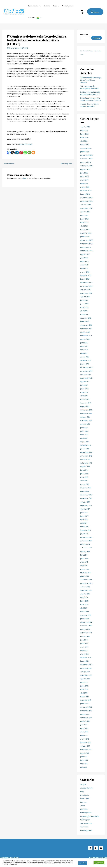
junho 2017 (84, 516)
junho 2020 (84, 389)
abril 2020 (84, 396)
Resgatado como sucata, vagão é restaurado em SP (90, 99)
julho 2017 (84, 512)
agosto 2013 (85, 679)
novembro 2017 (86, 498)
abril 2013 (83, 693)
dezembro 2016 (86, 537)
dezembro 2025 (86, 155)
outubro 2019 (85, 417)
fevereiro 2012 (85, 742)
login (25, 178)
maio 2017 (84, 519)
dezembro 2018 (86, 452)
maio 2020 (84, 392)
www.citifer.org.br (25, 144)
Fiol (81, 51)
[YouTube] (101, 848)
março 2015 (84, 611)
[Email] (29, 152)
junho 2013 (84, 686)
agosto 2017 (85, 509)
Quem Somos (33, 6)
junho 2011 (84, 760)
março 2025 (85, 187)
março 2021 (84, 357)
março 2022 (84, 314)
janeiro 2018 (84, 491)
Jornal (82, 806)
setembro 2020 (86, 378)
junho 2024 (84, 219)
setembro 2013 (86, 675)
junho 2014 (84, 643)
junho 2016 (84, 558)
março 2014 (84, 654)
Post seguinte (67, 163)
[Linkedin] (17, 152)
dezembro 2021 (86, 325)
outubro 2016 (85, 544)
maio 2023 (84, 265)
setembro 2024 (86, 208)
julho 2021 (83, 343)
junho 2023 (84, 261)
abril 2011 (83, 767)
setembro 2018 (86, 463)
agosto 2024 (85, 212)
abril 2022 (83, 311)
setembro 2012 (86, 718)
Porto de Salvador (88, 51)
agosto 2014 (85, 636)
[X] (13, 152)
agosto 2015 (85, 594)
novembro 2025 (86, 159)
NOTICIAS (24, 48)
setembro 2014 (86, 633)
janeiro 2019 (84, 449)
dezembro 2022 (86, 282)
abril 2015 (83, 608)
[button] (95, 11)
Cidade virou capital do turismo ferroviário (89, 105)
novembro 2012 (86, 711)
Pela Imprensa (85, 813)
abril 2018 (83, 481)
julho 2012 (83, 725)
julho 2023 (84, 258)
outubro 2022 (85, 290)
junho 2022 (84, 304)
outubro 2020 (85, 374)
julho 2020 (84, 385)
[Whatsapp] (25, 152)
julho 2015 (84, 597)
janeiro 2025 (85, 194)
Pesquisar (84, 34)
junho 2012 (84, 728)
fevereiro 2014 (85, 658)
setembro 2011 (85, 749)
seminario (84, 827)
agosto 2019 (85, 424)
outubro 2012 (85, 714)
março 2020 (84, 399)
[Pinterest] (21, 152)
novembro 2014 (86, 626)
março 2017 (84, 527)
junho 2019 (84, 431)
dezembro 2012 (86, 707)
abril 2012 (83, 735)
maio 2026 (84, 137)
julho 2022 (84, 300)
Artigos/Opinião (86, 788)
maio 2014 (84, 647)
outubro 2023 (85, 247)
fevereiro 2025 (85, 191)
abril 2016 (83, 565)
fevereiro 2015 (85, 615)
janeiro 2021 (84, 364)
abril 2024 (84, 226)
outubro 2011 (85, 746)
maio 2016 (84, 562)
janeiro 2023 (85, 279)
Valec (81, 54)
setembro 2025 (86, 166)
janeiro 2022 (84, 321)
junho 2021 (84, 346)
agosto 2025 (85, 169)
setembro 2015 (86, 590)
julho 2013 (84, 682)
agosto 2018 (85, 466)
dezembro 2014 (86, 622)
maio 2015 (84, 604)
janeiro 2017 (84, 534)
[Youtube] (82, 11)
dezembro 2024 (86, 198)
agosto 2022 (85, 297)
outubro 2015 (85, 587)
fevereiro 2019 (85, 445)
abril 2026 (84, 141)
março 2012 (84, 739)
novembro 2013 (86, 668)
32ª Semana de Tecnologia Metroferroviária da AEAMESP (90, 80)
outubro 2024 (85, 205)
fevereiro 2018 (85, 488)
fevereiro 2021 (85, 360)
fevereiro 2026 (85, 148)
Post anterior (8, 163)
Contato (31, 17)
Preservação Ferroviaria (89, 816)
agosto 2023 (85, 254)
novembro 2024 (86, 201)
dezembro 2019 (86, 410)
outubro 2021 (85, 332)
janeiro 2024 (85, 236)
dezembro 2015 (86, 580)
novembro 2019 (86, 413)
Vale (99, 51)
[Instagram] (82, 13)
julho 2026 (84, 130)
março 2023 (84, 272)
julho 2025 (84, 173)
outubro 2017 (85, 502)
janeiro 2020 (85, 406)
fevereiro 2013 (85, 700)
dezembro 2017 (86, 495)
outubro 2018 (85, 459)
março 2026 (84, 145)
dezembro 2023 (86, 240)
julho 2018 (84, 470)
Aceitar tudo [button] (99, 863)
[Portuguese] (39, 17)
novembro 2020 (86, 371)
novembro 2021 (86, 328)
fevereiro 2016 (85, 573)
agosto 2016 (85, 551)
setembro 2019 (86, 420)
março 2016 (84, 569)
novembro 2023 (86, 244)
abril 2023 (84, 268)
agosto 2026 (85, 127)
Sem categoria (86, 823)
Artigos (83, 784)
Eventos (47, 6)
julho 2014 (84, 640)
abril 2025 (84, 183)
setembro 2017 (86, 505)
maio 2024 (84, 222)
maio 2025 (84, 180)
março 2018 (84, 484)
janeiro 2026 (85, 152)
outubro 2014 (85, 629)
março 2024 (85, 229)
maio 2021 (84, 350)
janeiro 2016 (84, 576)
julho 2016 (84, 555)
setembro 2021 (86, 335)
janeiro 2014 (84, 661)
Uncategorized (86, 830)
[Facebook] (9, 152)
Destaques (84, 795)
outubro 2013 (85, 672)
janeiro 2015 (84, 619)
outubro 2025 (85, 162)
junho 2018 (84, 474)
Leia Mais (83, 863)
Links (55, 6)
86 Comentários (13, 48)
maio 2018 (84, 477)
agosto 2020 (85, 382)
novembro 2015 (86, 583)
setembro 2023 (86, 251)
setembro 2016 (86, 548)
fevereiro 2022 (85, 318)
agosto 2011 (84, 753)
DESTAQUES (84, 798)
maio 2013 (84, 689)
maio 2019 (84, 435)
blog (82, 791)
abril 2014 (83, 650)
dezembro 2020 (86, 367)
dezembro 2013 (86, 665)
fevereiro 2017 (85, 530)
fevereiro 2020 (85, 403)
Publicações (66, 6)
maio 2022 (84, 307)
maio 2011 (84, 764)
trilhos (95, 51)
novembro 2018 (86, 456)
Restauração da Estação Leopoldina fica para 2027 (90, 93)
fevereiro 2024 (85, 233)
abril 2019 (83, 438)
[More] (33, 152)
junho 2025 (84, 176)
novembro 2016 (86, 541)
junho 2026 (84, 134)
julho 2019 (84, 428)
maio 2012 (84, 732)
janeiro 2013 (84, 703)
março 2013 (84, 696)
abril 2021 (83, 353)
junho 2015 (84, 601)
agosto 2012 (85, 721)
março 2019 (84, 442)
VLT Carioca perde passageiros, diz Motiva (89, 87)
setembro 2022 (86, 293)
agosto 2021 (85, 339)
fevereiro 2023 (85, 275)
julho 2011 (83, 757)
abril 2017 (83, 523)
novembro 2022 (86, 286)
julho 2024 (84, 215)
